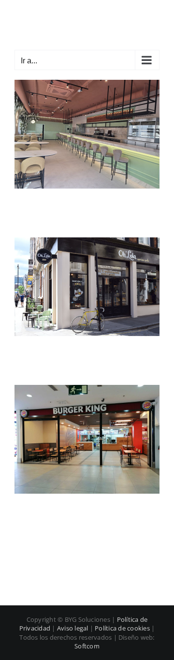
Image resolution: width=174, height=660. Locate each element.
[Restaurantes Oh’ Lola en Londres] (87, 242)
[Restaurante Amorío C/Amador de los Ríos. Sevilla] (87, 85)
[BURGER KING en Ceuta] (87, 390)
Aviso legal (72, 628)
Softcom (87, 646)
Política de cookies (122, 628)
